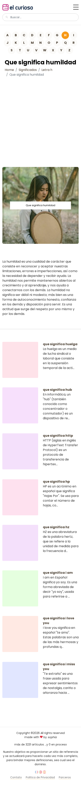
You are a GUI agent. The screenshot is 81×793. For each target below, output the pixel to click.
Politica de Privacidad (40, 777)
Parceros (65, 777)
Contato (16, 777)
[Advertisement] (40, 121)
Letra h (46, 70)
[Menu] (76, 7)
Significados (28, 70)
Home (9, 70)
